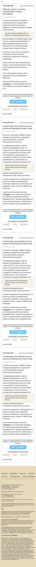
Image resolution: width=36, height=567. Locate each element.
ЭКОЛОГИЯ (4, 476)
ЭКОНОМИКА (13, 473)
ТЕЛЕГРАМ (23, 109)
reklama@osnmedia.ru (18, 499)
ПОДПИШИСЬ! (19, 101)
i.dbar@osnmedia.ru (9, 495)
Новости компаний (29, 476)
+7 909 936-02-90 (10, 496)
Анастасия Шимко (28, 122)
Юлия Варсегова (28, 5)
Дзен (15, 109)
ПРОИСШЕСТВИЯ (8, 6)
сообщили (6, 194)
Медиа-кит (15, 519)
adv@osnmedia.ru (28, 499)
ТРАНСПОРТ (31, 473)
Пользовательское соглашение (9, 535)
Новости (7, 109)
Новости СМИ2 (7, 114)
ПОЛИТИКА (4, 473)
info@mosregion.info (9, 489)
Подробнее (30, 532)
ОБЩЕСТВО (22, 473)
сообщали (6, 84)
